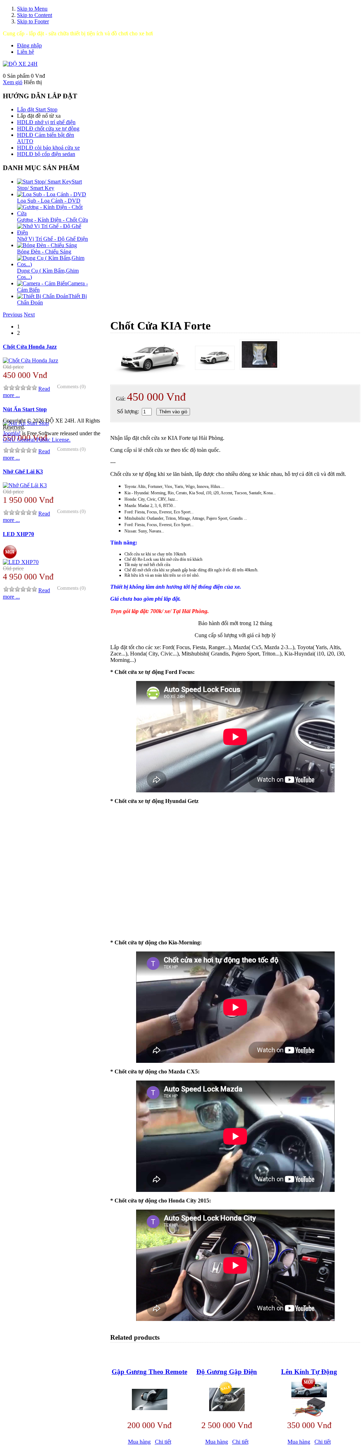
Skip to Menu (32, 9)
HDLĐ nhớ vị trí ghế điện (46, 122)
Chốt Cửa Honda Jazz (30, 347)
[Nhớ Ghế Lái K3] (25, 485)
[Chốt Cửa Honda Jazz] (30, 360)
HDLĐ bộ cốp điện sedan (46, 154)
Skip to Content (34, 15)
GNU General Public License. (37, 440)
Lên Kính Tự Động (309, 1371)
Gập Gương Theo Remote (149, 1371)
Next (29, 314)
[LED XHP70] (21, 562)
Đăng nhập (29, 45)
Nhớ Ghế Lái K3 (23, 471)
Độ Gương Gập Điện (226, 1371)
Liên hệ (25, 52)
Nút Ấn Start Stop (25, 409)
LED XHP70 (18, 534)
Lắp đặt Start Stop (37, 109)
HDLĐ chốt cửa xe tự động (48, 129)
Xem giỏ (12, 82)
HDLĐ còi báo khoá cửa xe (48, 148)
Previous (12, 314)
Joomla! (12, 433)
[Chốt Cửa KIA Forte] (215, 358)
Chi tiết (163, 1442)
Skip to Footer (33, 21)
